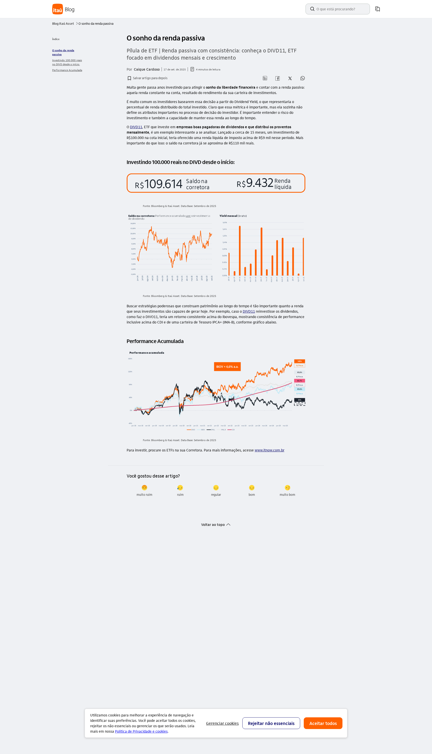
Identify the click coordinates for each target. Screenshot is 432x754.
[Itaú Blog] (63, 9)
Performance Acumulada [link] (67, 70)
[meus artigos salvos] (377, 9)
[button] (147, 78)
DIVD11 (136, 126)
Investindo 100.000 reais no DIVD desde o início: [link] (67, 62)
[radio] (144, 491)
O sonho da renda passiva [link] (63, 52)
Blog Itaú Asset (65, 23)
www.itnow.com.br (269, 450)
